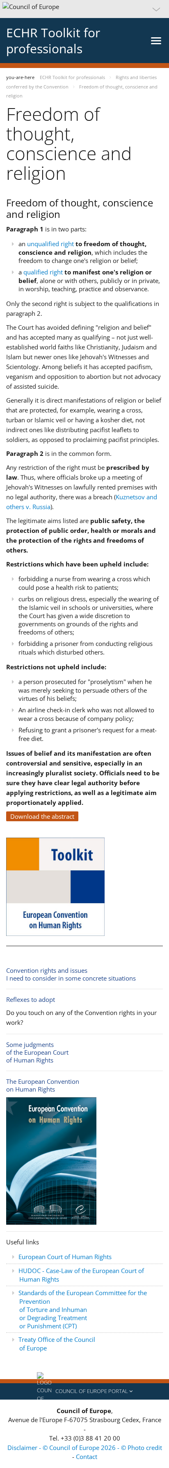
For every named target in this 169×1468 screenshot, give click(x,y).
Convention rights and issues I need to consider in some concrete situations (71, 974)
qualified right (43, 272)
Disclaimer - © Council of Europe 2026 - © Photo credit (84, 1447)
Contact (86, 1456)
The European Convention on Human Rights (42, 1085)
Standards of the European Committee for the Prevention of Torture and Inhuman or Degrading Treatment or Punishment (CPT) (82, 1309)
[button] (84, 9)
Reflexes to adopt (30, 999)
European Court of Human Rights (65, 1257)
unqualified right (50, 244)
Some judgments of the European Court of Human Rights (37, 1052)
